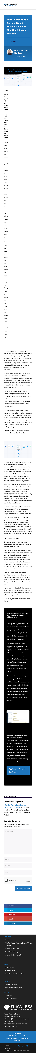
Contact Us (8, 995)
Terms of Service (10, 970)
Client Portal (17, 1033)
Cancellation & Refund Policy (14, 974)
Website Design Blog (12, 948)
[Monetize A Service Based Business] (18, 449)
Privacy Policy (9, 967)
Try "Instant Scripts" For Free (17, 770)
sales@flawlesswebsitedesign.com (18, 1019)
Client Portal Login (11, 984)
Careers (7, 940)
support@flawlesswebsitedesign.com (15, 1024)
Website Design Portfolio (13, 955)
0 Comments (11, 41)
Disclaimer (17, 1040)
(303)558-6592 (13, 1026)
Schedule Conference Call (17, 1036)
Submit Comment (23, 888)
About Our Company (11, 952)
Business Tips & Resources (13, 987)
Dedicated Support (11, 998)
